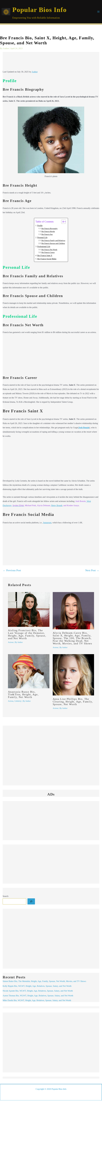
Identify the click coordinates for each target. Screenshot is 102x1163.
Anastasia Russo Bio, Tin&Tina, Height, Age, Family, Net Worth (23, 694)
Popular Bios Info (39, 9)
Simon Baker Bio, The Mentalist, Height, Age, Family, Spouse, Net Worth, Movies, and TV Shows (44, 981)
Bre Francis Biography (49, 228)
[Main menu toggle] (98, 12)
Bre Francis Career (48, 252)
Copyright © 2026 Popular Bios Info (51, 1089)
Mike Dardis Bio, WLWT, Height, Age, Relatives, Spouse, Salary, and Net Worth (37, 1000)
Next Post (92, 570)
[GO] (31, 901)
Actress (10, 642)
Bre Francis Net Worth (49, 250)
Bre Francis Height (48, 231)
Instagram (47, 522)
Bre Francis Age (47, 234)
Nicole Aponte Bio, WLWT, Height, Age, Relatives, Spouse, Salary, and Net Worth (38, 991)
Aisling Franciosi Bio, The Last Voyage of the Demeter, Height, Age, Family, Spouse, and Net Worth (27, 634)
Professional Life (43, 246)
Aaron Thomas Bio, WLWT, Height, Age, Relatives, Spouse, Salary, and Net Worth (38, 995)
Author (35, 72)
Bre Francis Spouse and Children (53, 243)
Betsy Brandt (56, 505)
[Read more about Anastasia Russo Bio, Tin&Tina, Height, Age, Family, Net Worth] (28, 671)
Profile (39, 225)
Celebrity (17, 701)
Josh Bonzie (83, 427)
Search (5, 896)
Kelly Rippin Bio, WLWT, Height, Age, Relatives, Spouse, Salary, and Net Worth (37, 986)
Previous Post (12, 570)
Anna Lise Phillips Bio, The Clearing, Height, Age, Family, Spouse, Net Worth (73, 701)
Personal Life (42, 237)
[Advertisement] (51, 62)
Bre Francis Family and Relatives (53, 240)
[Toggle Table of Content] (62, 221)
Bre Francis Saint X (44, 255)
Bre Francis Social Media (46, 259)
